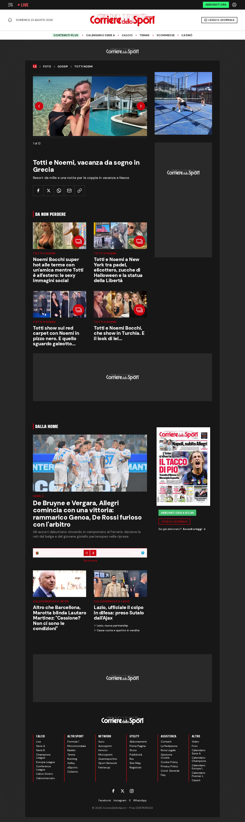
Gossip (63, 66)
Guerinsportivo (107, 759)
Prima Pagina (138, 746)
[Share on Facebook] (38, 191)
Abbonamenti (138, 741)
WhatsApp (140, 800)
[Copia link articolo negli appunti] (79, 191)
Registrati (135, 767)
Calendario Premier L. (198, 774)
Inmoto (103, 750)
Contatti (166, 741)
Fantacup (104, 767)
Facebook (105, 800)
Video (195, 741)
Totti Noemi (83, 66)
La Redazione (169, 746)
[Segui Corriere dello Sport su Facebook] (113, 791)
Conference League (43, 768)
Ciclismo (72, 771)
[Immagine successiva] (141, 106)
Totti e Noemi (44, 253)
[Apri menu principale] (10, 4)
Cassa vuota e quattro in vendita (118, 630)
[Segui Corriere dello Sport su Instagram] (131, 791)
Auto (101, 741)
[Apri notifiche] (10, 20)
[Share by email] (69, 191)
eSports (72, 767)
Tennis (145, 35)
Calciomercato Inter (51, 601)
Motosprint (105, 754)
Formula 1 (73, 741)
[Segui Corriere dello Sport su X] (122, 791)
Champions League (43, 756)
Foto (47, 66)
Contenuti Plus (66, 35)
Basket (71, 750)
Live (24, 4)
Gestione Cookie (166, 756)
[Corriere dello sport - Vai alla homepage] (122, 20)
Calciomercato (45, 778)
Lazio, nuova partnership (112, 625)
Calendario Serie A (100, 35)
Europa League (45, 762)
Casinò (187, 35)
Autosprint (105, 746)
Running (72, 759)
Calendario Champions (199, 759)
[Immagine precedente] (39, 106)
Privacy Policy (169, 766)
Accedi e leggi (192, 529)
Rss (132, 759)
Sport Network (107, 763)
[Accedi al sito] (234, 4)
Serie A (38, 496)
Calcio (127, 35)
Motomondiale (76, 746)
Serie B (40, 750)
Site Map (135, 763)
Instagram (120, 800)
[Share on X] (48, 191)
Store (133, 750)
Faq (163, 775)
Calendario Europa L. (198, 767)
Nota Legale (168, 750)
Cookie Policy (169, 762)
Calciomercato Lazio (112, 601)
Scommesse (166, 35)
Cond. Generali (170, 770)
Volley (71, 763)
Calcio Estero (44, 773)
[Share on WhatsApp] (59, 191)
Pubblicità (136, 754)
